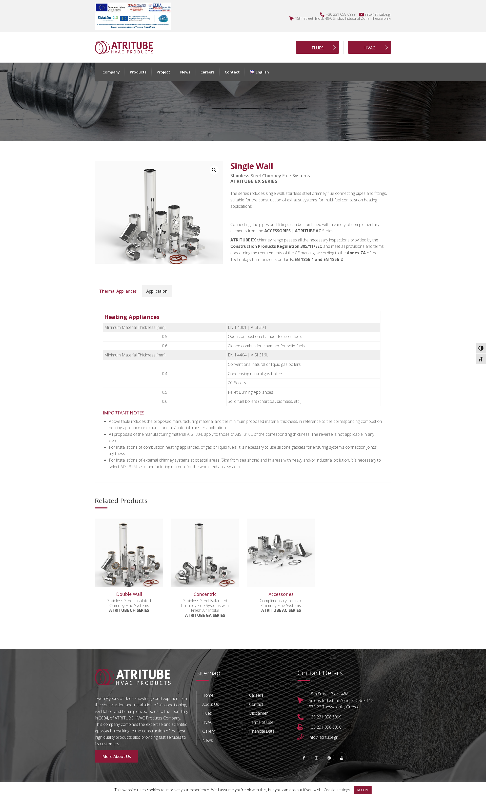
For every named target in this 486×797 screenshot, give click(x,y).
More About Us (116, 756)
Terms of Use (261, 722)
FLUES (317, 48)
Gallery (208, 731)
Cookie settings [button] (337, 789)
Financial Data (262, 731)
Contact (232, 71)
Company (111, 71)
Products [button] (138, 71)
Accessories (281, 594)
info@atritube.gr (378, 14)
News (185, 71)
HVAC (369, 48)
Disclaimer (258, 713)
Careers (207, 71)
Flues (207, 713)
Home (207, 695)
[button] (259, 72)
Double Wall (129, 594)
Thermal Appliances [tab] (118, 291)
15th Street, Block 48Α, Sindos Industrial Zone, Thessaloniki (343, 18)
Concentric (205, 594)
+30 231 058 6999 (340, 14)
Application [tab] (157, 291)
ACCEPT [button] (363, 790)
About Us (210, 704)
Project (163, 71)
